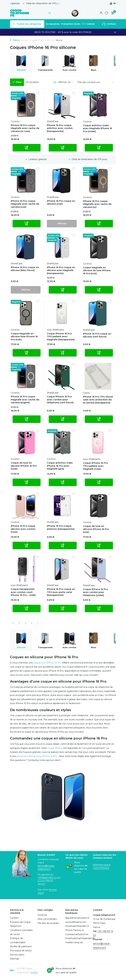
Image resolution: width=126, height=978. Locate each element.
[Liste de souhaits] (106, 13)
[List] (54, 82)
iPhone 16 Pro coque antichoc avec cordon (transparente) (60, 128)
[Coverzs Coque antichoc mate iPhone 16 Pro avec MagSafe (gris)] (62, 442)
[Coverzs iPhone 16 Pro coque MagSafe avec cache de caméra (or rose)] (26, 105)
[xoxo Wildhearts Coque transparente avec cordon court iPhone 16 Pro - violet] (26, 569)
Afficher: (62, 82)
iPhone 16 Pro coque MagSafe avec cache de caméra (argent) (25, 399)
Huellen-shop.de (74, 942)
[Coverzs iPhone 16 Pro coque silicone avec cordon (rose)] (26, 505)
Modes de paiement (21, 946)
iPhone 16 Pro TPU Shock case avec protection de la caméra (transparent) (98, 399)
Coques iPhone (37, 40)
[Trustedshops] (75, 13)
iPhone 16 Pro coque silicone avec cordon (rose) (23, 528)
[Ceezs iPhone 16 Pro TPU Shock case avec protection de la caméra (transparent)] (98, 376)
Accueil (25, 40)
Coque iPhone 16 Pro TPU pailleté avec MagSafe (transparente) (61, 336)
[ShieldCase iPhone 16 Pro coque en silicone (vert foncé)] (98, 313)
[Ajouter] (27, 147)
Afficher (61, 223)
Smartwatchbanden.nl (77, 926)
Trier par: (81, 82)
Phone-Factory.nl (74, 930)
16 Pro (50, 40)
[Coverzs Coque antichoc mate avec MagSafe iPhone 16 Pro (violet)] (98, 105)
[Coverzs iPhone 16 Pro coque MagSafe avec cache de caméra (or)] (98, 180)
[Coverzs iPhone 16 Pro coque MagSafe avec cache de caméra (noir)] (26, 180)
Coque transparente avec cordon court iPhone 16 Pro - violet (23, 592)
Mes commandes (47, 919)
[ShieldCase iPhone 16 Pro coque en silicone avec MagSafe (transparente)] (62, 247)
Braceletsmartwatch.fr (77, 918)
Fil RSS (34, 972)
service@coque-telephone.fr (46, 867)
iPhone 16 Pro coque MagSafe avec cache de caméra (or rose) (25, 128)
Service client (17, 954)
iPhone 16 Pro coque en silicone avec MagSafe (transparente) (61, 270)
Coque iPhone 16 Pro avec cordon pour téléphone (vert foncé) (60, 399)
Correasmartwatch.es (76, 934)
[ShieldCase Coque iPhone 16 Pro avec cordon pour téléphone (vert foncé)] (62, 376)
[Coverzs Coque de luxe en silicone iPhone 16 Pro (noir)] (98, 505)
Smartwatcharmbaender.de (80, 938)
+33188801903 (46, 877)
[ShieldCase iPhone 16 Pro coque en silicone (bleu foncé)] (26, 247)
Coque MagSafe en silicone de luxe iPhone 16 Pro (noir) (97, 270)
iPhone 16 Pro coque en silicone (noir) (61, 202)
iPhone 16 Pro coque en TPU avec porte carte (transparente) (61, 592)
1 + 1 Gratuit (88, 24)
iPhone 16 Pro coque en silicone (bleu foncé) (25, 269)
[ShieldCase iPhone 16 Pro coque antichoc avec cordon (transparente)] (62, 105)
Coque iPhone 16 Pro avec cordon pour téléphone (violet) (95, 592)
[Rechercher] (49, 13)
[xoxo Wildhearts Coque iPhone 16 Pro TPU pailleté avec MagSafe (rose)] (98, 442)
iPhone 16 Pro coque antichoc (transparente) (61, 527)
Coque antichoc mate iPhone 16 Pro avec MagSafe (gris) (60, 465)
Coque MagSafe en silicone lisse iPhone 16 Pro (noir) (24, 336)
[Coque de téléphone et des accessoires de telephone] (19, 13)
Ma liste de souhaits (48, 923)
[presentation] (114, 62)
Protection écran (71, 24)
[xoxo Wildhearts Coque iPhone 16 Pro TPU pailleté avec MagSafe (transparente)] (62, 313)
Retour (16, 40)
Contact (111, 24)
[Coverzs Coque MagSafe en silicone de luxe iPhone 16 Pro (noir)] (98, 247)
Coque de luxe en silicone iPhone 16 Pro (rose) (24, 465)
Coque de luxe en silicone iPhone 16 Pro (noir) (96, 529)
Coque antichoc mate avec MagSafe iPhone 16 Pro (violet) (97, 128)
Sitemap (14, 958)
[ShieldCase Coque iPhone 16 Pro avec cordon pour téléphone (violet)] (98, 569)
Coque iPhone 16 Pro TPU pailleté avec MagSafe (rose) (95, 465)
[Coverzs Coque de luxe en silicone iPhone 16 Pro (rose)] (26, 442)
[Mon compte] (101, 13)
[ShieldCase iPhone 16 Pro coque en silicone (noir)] (62, 180)
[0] (111, 13)
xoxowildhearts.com (76, 922)
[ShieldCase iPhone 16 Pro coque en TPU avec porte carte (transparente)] (62, 569)
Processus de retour (21, 950)
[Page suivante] (38, 623)
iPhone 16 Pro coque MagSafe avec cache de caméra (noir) (25, 203)
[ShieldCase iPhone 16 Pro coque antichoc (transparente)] (62, 505)
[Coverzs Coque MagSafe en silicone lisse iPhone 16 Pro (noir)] (26, 313)
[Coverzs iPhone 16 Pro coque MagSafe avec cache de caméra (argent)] (26, 376)
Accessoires (53, 24)
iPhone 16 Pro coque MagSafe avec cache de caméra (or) (97, 204)
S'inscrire (42, 915)
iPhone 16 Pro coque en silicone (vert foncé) (97, 335)
